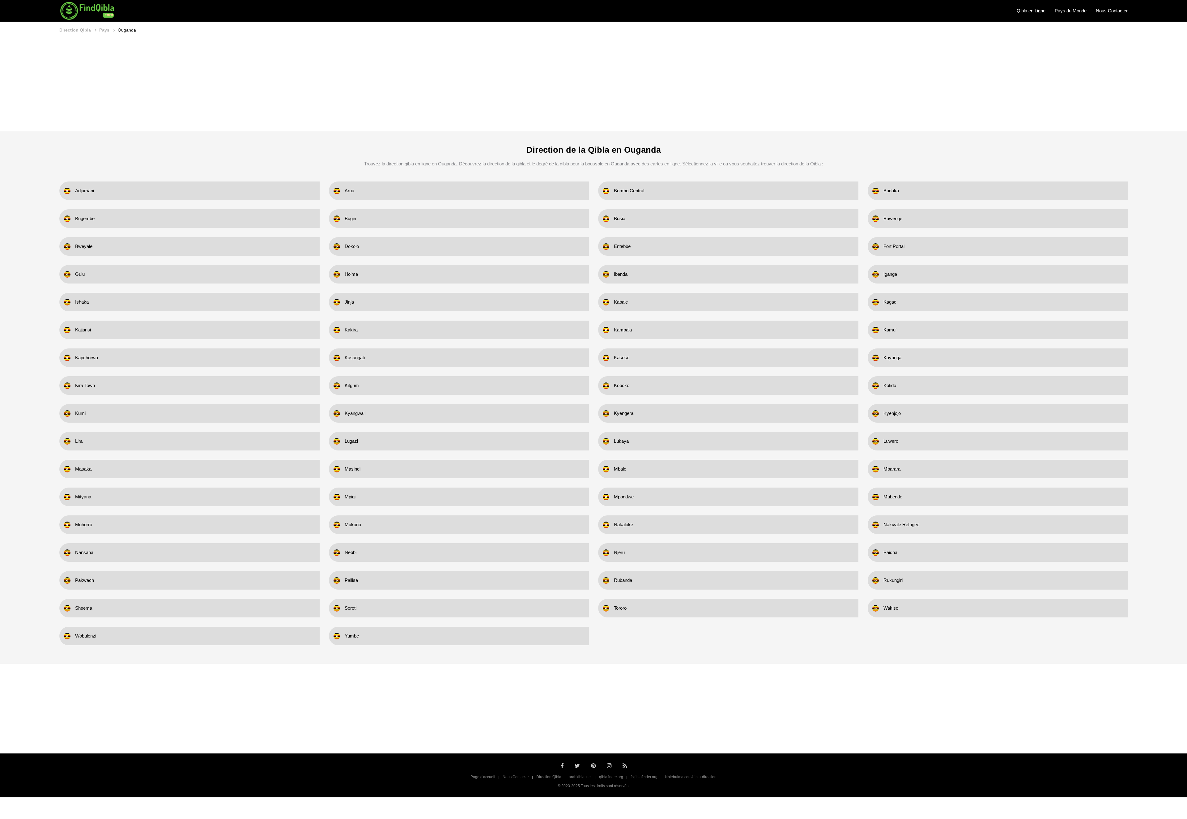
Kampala (623, 329)
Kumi (80, 413)
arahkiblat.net (580, 777)
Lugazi (351, 441)
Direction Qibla (548, 777)
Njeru (619, 552)
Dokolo (352, 246)
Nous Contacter (1112, 10)
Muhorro (83, 524)
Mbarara (891, 468)
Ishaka (82, 302)
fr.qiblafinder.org (644, 777)
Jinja (349, 302)
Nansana (84, 552)
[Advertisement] (593, 88)
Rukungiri (893, 580)
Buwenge (892, 218)
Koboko (621, 385)
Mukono (353, 524)
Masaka (83, 468)
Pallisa (351, 580)
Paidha (890, 552)
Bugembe (85, 218)
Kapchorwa (86, 357)
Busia (619, 218)
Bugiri (350, 218)
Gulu (80, 274)
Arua (349, 190)
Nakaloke (623, 524)
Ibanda (621, 274)
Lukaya (621, 441)
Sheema (83, 608)
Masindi (352, 468)
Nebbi (350, 552)
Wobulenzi (85, 635)
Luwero (890, 441)
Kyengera (623, 413)
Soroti (350, 608)
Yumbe (352, 635)
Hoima (351, 274)
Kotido (889, 385)
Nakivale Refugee (901, 524)
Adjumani (84, 190)
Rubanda (623, 580)
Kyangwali (355, 413)
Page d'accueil (482, 777)
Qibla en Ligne (1031, 10)
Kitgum (352, 385)
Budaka (891, 190)
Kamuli (890, 329)
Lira (79, 441)
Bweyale (83, 246)
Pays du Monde (1071, 10)
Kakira (351, 329)
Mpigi (350, 496)
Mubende (892, 496)
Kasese (621, 357)
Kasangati (355, 357)
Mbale (620, 468)
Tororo (620, 608)
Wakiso (890, 608)
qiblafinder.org (611, 777)
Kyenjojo (892, 413)
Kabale (621, 302)
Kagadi (890, 302)
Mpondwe (624, 496)
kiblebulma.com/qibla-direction (691, 777)
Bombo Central (629, 190)
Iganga (890, 274)
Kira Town (85, 385)
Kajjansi (83, 329)
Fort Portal (893, 246)
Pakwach (84, 580)
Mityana (83, 496)
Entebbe (622, 246)
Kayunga (892, 357)
